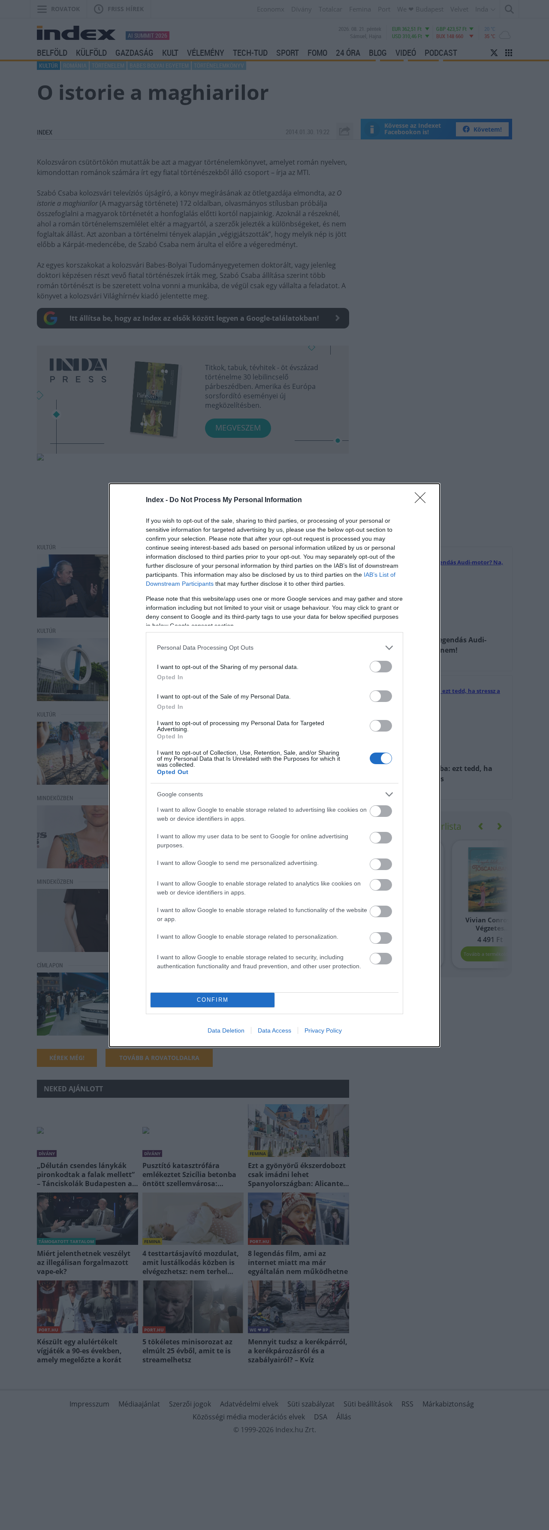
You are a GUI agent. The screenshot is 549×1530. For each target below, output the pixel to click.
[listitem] (274, 647)
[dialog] (274, 765)
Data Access (274, 1030)
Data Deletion (226, 1030)
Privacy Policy (323, 1030)
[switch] (381, 666)
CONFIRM (213, 1000)
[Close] (423, 500)
